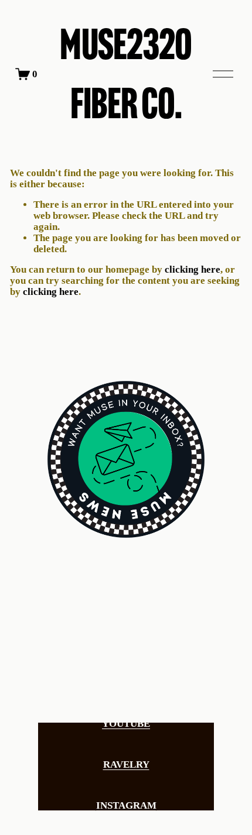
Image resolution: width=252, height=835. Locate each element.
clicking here (192, 269)
